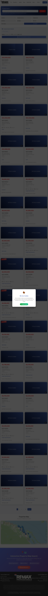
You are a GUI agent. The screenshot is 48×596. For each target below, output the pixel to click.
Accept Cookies (24, 304)
